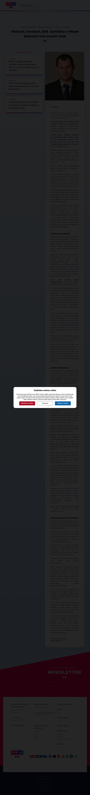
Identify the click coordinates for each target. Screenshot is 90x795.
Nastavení (45, 403)
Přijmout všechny (62, 403)
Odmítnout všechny (27, 403)
